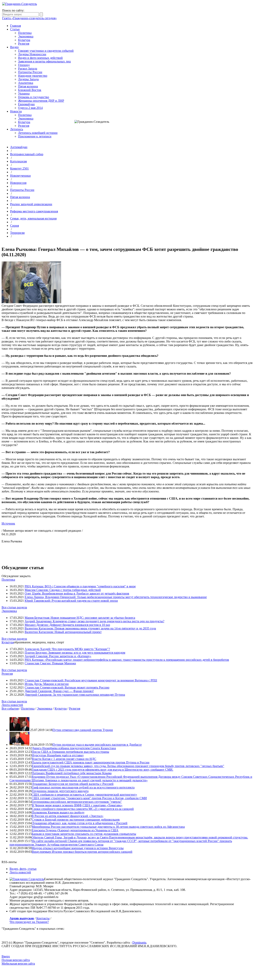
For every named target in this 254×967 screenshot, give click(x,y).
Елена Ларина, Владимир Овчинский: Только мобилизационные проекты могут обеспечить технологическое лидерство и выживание (116, 597)
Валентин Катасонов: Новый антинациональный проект (63, 632)
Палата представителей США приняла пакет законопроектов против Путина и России (90, 762)
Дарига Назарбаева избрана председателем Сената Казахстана (74, 748)
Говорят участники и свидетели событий (46, 50)
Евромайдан (26, 104)
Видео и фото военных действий (40, 57)
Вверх (6, 956)
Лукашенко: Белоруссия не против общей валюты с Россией (73, 784)
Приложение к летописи (34, 136)
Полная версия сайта (16, 960)
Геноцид (24, 65)
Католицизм (18, 161)
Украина (24, 93)
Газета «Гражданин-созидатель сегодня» (29, 18)
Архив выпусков (22, 918)
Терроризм (17, 232)
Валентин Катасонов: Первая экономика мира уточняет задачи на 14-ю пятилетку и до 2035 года (90, 628)
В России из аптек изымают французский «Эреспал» (67, 816)
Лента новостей (12, 705)
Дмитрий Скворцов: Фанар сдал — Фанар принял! (59, 691)
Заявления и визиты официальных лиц (44, 61)
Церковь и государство (33, 97)
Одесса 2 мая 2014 (30, 107)
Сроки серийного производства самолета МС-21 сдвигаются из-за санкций (83, 809)
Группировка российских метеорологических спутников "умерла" (77, 801)
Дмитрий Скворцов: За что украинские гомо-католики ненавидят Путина (75, 694)
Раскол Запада (27, 68)
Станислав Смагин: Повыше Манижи (50, 663)
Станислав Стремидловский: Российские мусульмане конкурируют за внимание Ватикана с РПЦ (91, 680)
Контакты (43, 918)
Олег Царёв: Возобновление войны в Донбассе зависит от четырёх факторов (77, 593)
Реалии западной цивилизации (31, 204)
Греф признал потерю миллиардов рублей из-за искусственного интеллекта (83, 787)
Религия (23, 43)
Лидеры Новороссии (32, 54)
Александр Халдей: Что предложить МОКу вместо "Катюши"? (67, 649)
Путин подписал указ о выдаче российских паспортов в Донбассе (97, 744)
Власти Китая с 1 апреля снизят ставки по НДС (64, 759)
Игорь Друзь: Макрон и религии (47, 684)
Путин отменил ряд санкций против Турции (82, 730)
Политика (25, 33)
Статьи (15, 29)
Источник (8, 523)
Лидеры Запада (28, 79)
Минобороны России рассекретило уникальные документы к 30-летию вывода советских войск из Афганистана (108, 826)
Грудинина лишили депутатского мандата (60, 791)
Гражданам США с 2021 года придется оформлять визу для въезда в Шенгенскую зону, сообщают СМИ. (102, 769)
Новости (16, 111)
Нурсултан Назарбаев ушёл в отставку (58, 755)
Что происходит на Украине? (29, 922)
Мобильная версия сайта (18, 963)
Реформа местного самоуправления (34, 211)
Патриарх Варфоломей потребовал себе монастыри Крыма (72, 773)
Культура (24, 40)
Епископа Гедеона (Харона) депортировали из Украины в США (75, 830)
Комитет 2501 (19, 168)
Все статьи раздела (14, 607)
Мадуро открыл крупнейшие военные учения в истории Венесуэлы (78, 848)
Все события (10, 708)
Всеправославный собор (26, 154)
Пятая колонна (28, 86)
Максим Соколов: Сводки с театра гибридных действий (63, 590)
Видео (14, 47)
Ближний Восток (29, 90)
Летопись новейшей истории (38, 132)
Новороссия (18, 182)
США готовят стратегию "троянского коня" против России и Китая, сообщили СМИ (89, 798)
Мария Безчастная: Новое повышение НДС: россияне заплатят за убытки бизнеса (80, 617)
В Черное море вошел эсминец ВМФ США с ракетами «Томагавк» (77, 805)
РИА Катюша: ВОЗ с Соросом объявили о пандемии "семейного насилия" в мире (80, 586)
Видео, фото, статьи (23, 868)
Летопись (16, 129)
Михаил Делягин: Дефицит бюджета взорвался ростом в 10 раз (67, 624)
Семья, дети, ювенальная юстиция (33, 218)
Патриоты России (30, 72)
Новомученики (20, 175)
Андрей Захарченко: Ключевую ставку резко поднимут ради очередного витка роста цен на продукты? (94, 621)
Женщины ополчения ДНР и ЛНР (41, 100)
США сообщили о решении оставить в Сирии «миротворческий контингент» (84, 794)
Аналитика (25, 82)
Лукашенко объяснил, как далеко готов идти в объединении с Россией (79, 823)
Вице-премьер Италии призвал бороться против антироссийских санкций (82, 851)
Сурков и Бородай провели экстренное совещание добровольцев (76, 819)
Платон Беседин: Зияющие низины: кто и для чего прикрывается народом (75, 652)
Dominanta (139, 942)
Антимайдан (18, 147)
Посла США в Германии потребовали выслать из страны (70, 751)
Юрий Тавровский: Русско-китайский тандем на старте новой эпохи (71, 600)
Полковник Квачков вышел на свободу (58, 812)
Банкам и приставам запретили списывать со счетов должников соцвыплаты (84, 834)
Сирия (14, 225)
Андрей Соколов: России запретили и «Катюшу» (58, 656)
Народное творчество (32, 75)
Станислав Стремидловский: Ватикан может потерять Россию (67, 687)
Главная (15, 25)
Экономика (25, 36)
